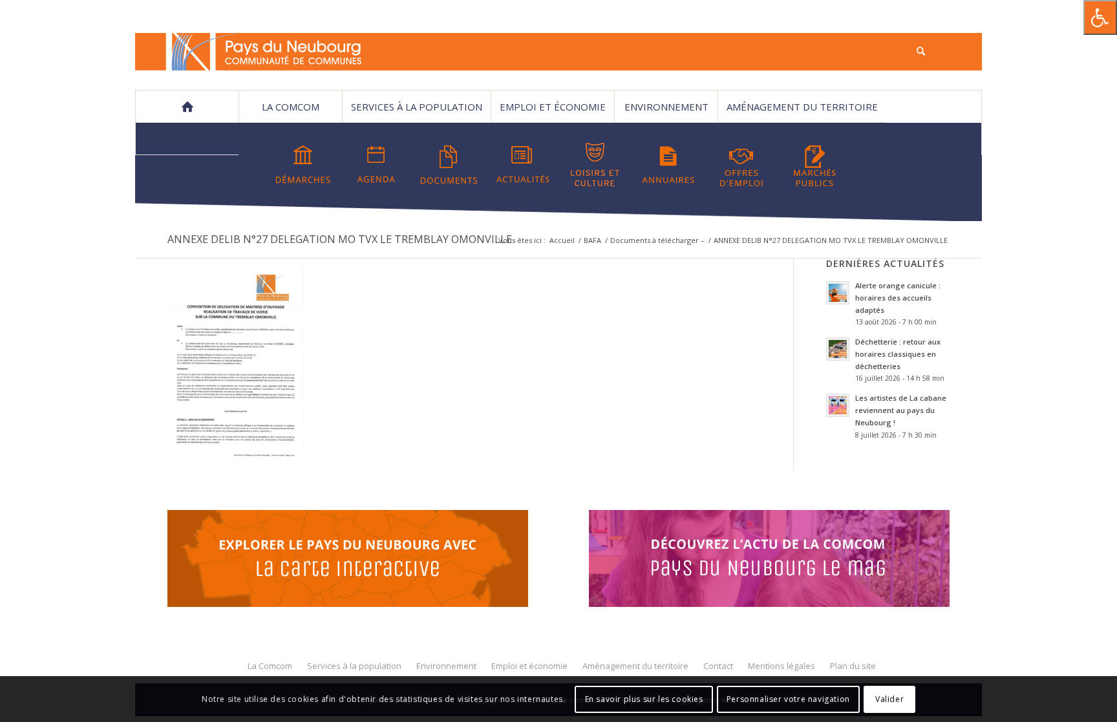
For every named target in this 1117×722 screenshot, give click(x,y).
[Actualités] (522, 164)
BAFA (592, 240)
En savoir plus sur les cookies (644, 699)
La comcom (290, 106)
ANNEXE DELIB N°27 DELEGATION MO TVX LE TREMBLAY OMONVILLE (339, 239)
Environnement (666, 106)
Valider (889, 699)
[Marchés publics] (814, 164)
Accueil (562, 240)
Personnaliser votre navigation (788, 699)
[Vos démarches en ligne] (303, 164)
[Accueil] (187, 106)
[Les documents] (449, 164)
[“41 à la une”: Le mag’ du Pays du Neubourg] (785, 560)
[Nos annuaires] (668, 164)
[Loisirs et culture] (595, 164)
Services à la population (416, 106)
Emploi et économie (553, 106)
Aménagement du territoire (802, 106)
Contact (187, 139)
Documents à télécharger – (657, 240)
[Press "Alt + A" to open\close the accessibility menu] (1100, 17)
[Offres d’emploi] (741, 164)
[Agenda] (376, 164)
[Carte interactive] (347, 560)
